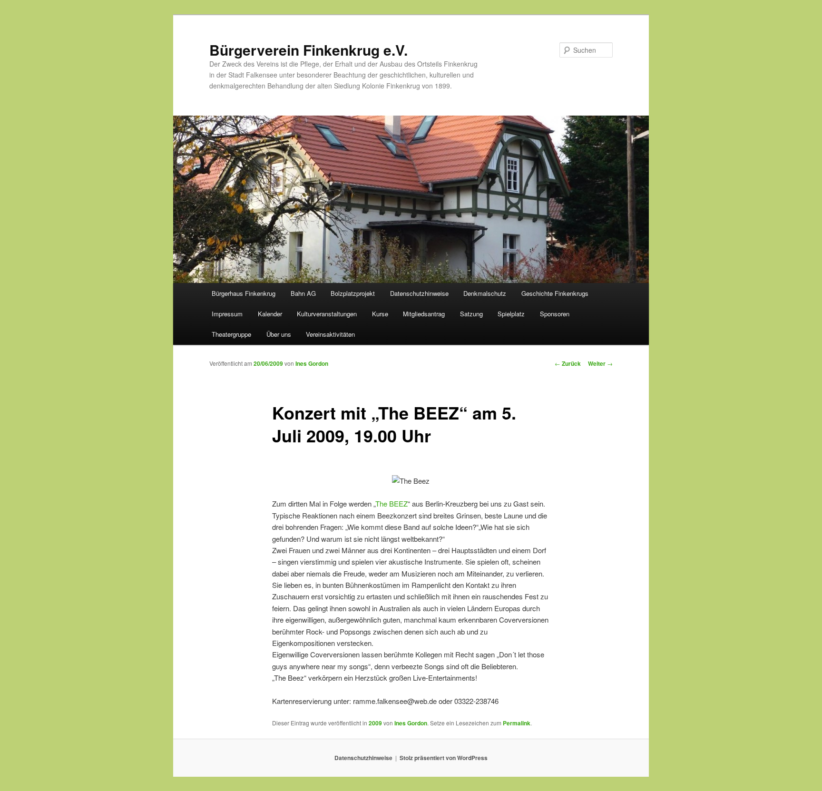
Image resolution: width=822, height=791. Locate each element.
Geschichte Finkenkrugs (554, 293)
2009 (375, 723)
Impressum (227, 313)
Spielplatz (511, 313)
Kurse (380, 313)
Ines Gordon (311, 363)
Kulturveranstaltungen (327, 313)
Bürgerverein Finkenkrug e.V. (308, 49)
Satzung (471, 313)
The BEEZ (391, 503)
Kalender (270, 313)
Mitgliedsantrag (424, 313)
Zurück (568, 363)
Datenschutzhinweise (419, 293)
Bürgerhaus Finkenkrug (243, 293)
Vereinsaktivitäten (330, 334)
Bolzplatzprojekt (353, 293)
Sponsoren (554, 313)
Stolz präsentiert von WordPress (444, 757)
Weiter (600, 363)
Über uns (278, 334)
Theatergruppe (231, 334)
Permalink (516, 723)
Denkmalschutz (484, 293)
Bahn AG (303, 293)
